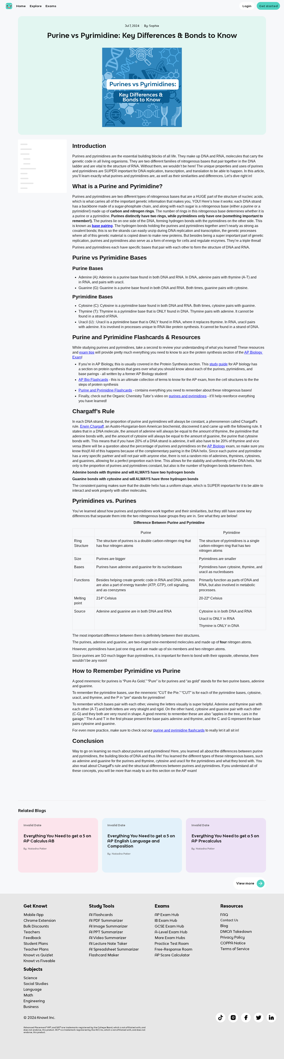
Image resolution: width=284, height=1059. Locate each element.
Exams (50, 6)
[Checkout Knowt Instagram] (233, 1017)
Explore (36, 6)
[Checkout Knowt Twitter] (259, 1017)
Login (247, 6)
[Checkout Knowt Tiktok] (220, 1017)
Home (21, 6)
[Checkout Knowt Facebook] (246, 1017)
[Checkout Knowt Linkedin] (271, 1017)
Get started (268, 6)
